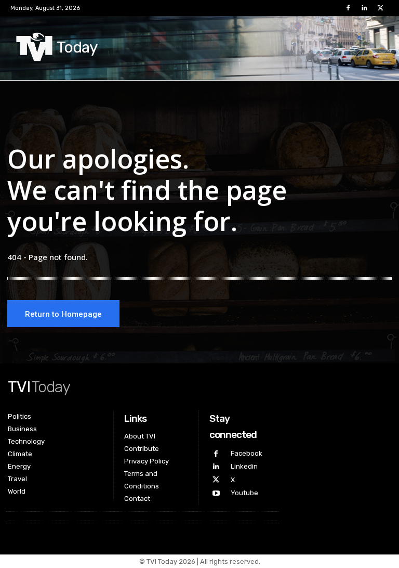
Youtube (244, 493)
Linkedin (244, 466)
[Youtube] (215, 493)
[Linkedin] (364, 8)
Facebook (246, 453)
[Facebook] (348, 8)
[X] (381, 8)
